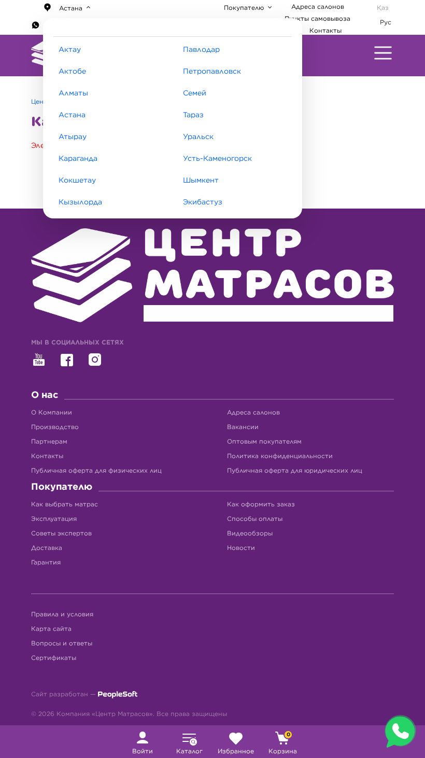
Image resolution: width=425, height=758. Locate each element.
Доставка (46, 548)
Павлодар (201, 49)
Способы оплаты (254, 519)
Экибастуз (202, 202)
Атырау (73, 137)
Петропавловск (212, 71)
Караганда (78, 158)
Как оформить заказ (261, 504)
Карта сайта (51, 629)
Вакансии (243, 427)
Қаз (383, 8)
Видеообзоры (250, 533)
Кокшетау (77, 180)
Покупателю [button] (245, 8)
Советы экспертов (61, 533)
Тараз (193, 115)
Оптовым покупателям (264, 441)
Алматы (73, 93)
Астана (72, 115)
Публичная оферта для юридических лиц (294, 470)
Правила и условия (62, 614)
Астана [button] (70, 8)
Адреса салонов (317, 7)
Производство (55, 427)
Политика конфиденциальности (280, 456)
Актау (70, 49)
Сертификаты (53, 658)
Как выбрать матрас (64, 504)
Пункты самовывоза (317, 19)
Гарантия (46, 562)
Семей (194, 93)
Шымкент (201, 180)
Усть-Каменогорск (217, 158)
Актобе (72, 71)
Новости (241, 548)
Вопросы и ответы (61, 643)
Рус (385, 22)
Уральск (198, 137)
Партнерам (49, 441)
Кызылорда (80, 202)
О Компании (51, 412)
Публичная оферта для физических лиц (96, 470)
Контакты (325, 30)
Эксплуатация (54, 519)
